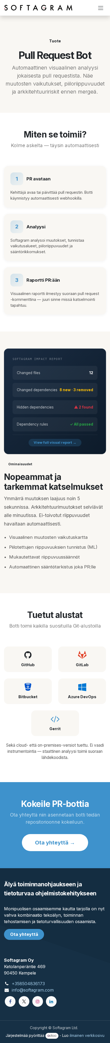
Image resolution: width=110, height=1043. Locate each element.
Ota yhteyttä (24, 934)
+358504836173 (28, 983)
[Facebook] (10, 1001)
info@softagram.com (33, 990)
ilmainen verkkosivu (87, 1035)
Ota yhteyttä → (55, 842)
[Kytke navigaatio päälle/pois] (100, 7)
